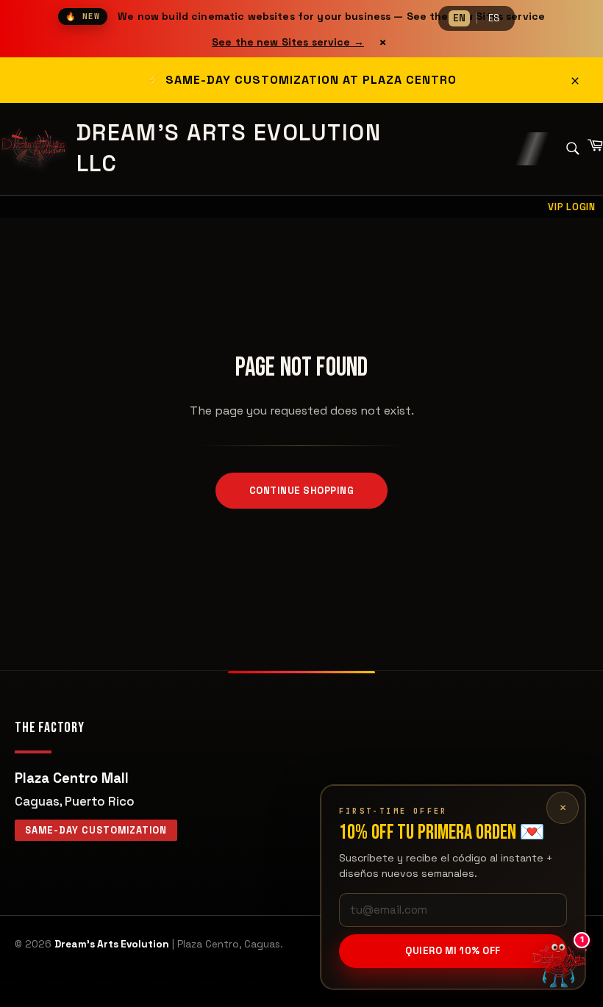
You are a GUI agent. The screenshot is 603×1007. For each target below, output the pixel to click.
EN (459, 18)
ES (494, 18)
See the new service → (288, 42)
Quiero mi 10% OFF (453, 951)
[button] (558, 962)
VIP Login (572, 207)
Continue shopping (301, 490)
